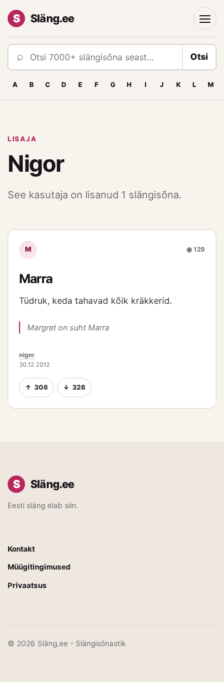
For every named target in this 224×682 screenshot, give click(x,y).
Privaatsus (27, 585)
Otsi (199, 56)
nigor (27, 355)
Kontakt (21, 549)
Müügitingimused (39, 566)
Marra (35, 278)
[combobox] (102, 57)
